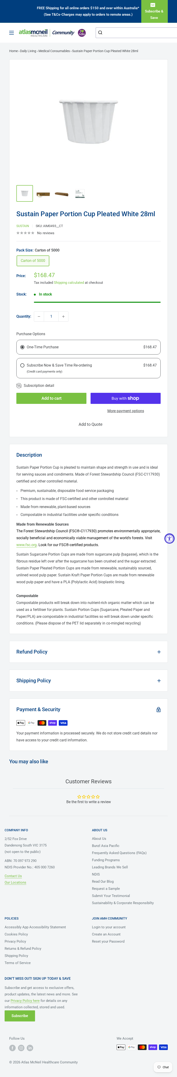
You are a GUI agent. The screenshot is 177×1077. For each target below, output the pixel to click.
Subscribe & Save (154, 14)
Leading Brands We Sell (110, 867)
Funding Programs (106, 860)
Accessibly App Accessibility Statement (35, 927)
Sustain (22, 226)
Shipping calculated (69, 283)
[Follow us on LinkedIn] (30, 1047)
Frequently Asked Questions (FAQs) (119, 853)
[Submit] (101, 33)
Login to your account (109, 927)
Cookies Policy (16, 934)
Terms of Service (18, 963)
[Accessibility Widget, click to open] (169, 538)
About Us (99, 839)
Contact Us (13, 876)
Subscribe (20, 1016)
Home (13, 51)
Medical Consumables (54, 51)
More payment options (125, 411)
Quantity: (23, 316)
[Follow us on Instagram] (21, 1047)
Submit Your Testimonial (111, 896)
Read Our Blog (103, 881)
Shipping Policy (16, 956)
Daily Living (28, 51)
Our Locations (15, 882)
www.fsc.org (26, 545)
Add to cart (51, 398)
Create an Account (106, 934)
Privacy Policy (15, 941)
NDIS (96, 874)
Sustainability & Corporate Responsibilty (123, 903)
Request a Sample (106, 889)
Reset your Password (108, 941)
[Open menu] (11, 33)
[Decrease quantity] (39, 316)
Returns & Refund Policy (23, 949)
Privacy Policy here (25, 1001)
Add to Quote (91, 424)
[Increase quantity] (63, 316)
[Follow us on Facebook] (12, 1047)
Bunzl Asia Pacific (105, 846)
